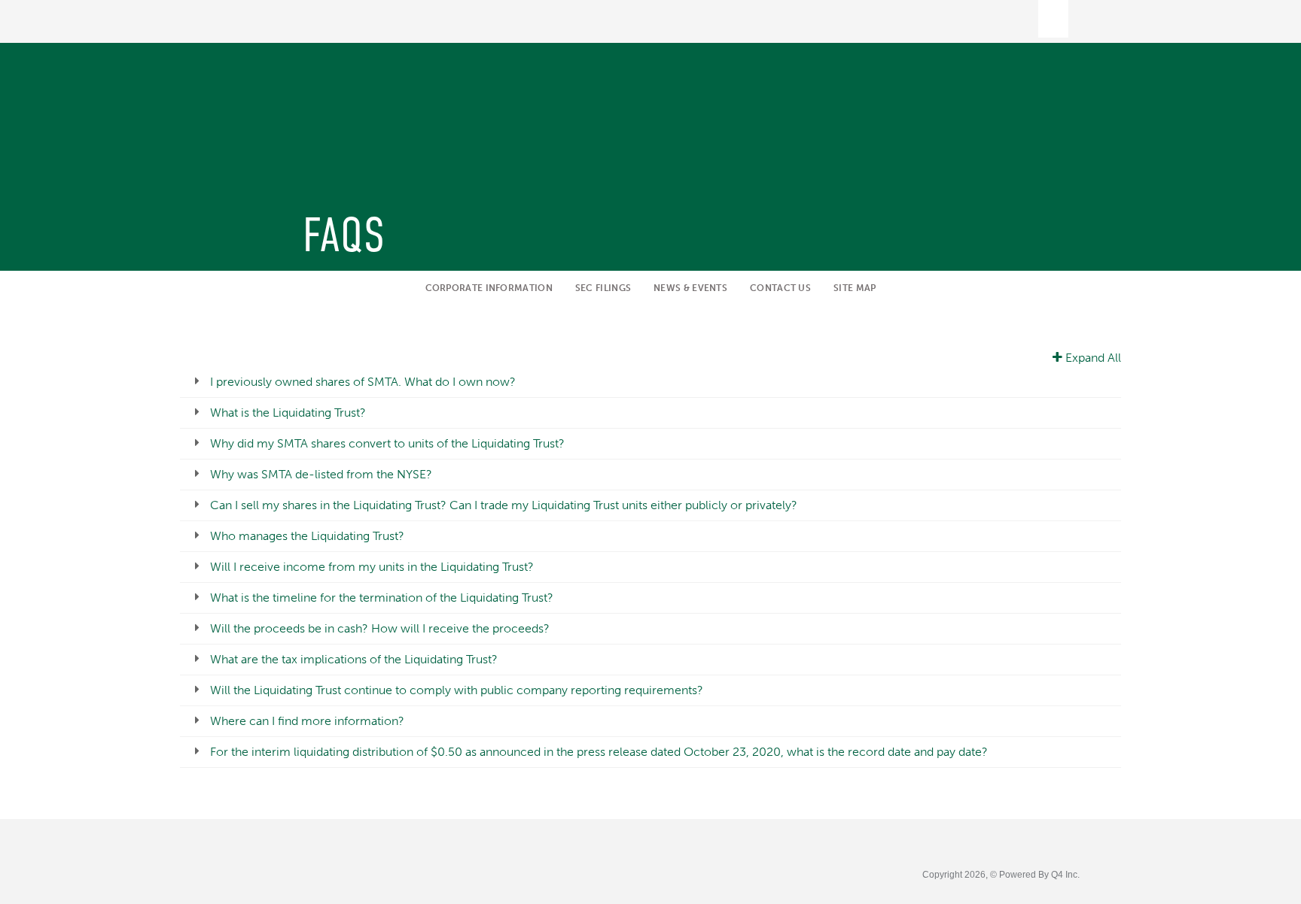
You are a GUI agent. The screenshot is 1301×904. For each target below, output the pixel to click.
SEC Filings (603, 288)
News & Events (690, 288)
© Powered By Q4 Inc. (1035, 874)
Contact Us (780, 288)
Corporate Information (489, 288)
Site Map (854, 288)
